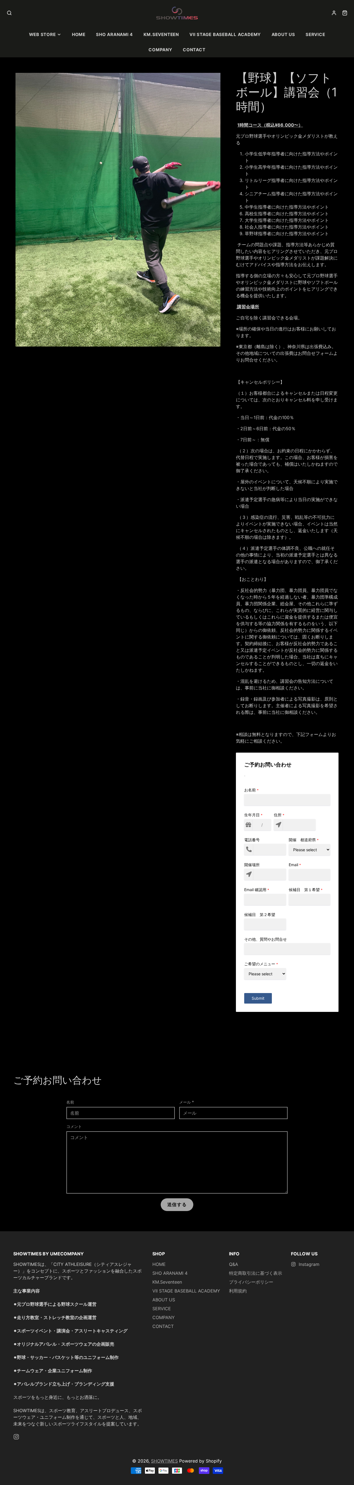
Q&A (233, 1264)
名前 (70, 1102)
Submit (258, 998)
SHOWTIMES (164, 1461)
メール (186, 1102)
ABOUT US (283, 34)
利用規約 (238, 1291)
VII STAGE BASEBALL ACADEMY (225, 34)
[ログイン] (334, 13)
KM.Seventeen (161, 34)
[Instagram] (16, 1437)
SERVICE (315, 34)
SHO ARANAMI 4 (114, 34)
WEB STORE (42, 34)
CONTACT (194, 49)
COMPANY (160, 49)
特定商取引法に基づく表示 (255, 1273)
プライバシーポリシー (251, 1282)
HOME (78, 34)
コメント (74, 1126)
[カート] (344, 13)
